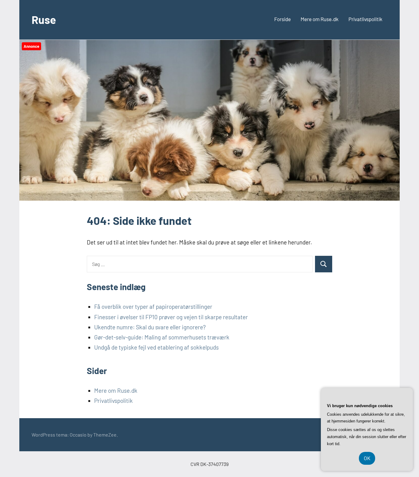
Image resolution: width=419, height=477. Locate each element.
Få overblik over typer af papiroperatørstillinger (153, 306)
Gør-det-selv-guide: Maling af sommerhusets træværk (161, 337)
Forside (282, 19)
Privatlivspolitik (365, 19)
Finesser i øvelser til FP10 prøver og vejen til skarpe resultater (171, 316)
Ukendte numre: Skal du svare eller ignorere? (150, 327)
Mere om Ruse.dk (320, 19)
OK (367, 458)
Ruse (44, 19)
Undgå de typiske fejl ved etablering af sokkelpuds (156, 347)
